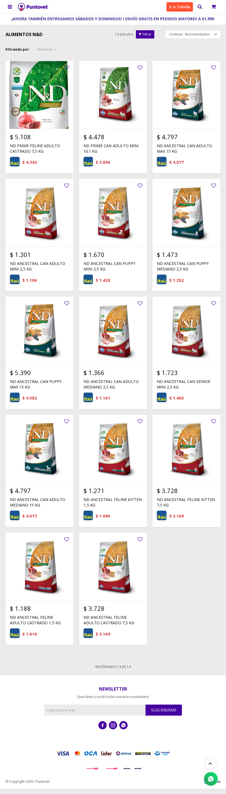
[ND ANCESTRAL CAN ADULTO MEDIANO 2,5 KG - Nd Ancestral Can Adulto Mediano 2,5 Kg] (113, 331)
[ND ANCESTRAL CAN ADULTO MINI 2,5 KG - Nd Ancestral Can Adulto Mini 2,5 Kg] (40, 213)
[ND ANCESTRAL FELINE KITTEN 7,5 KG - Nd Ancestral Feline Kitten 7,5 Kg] (186, 449)
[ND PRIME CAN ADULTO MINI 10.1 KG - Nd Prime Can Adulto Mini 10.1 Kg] (113, 95)
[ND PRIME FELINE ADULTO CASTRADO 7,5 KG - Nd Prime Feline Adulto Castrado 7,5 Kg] (40, 95)
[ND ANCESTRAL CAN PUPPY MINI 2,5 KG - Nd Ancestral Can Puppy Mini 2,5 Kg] (113, 213)
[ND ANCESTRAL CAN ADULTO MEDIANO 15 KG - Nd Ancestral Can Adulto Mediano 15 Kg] (40, 449)
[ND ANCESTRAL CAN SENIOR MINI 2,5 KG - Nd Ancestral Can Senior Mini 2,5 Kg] (186, 331)
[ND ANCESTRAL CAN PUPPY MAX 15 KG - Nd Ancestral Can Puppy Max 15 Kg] (40, 331)
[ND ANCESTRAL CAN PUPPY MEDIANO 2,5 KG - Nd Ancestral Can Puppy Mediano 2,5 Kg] (186, 213)
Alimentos (44, 49)
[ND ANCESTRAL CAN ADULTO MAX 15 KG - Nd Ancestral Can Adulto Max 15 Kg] (186, 95)
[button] (200, 7)
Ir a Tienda (179, 6)
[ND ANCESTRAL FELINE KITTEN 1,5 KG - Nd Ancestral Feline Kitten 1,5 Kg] (113, 449)
